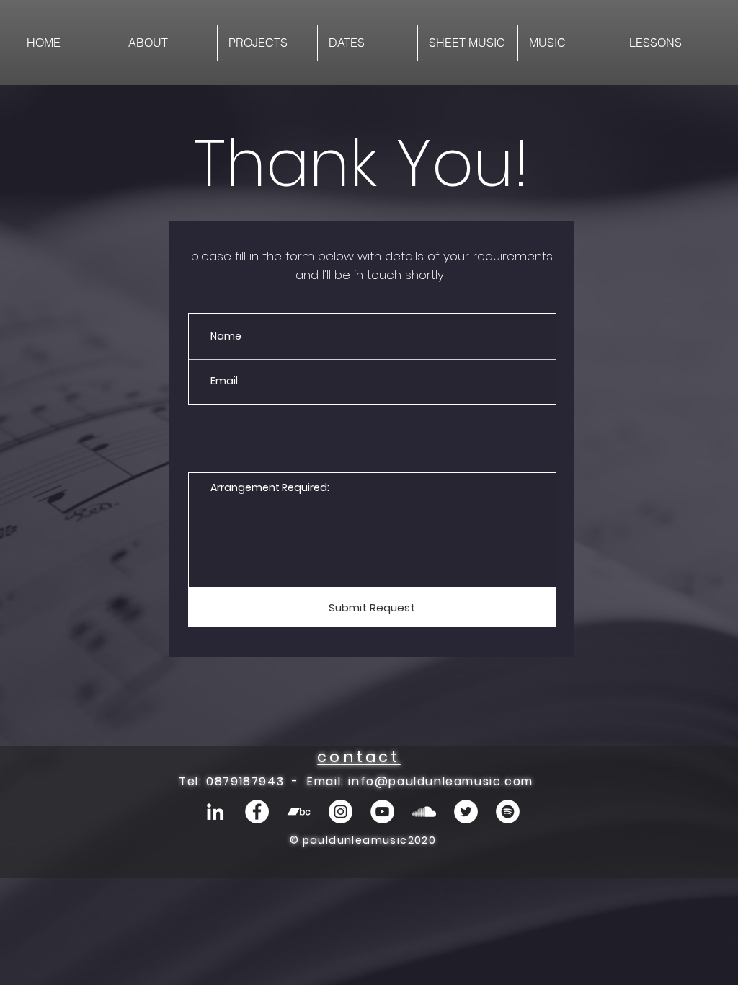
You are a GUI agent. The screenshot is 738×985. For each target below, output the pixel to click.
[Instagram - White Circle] (340, 811)
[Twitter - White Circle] (466, 811)
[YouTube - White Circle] (382, 811)
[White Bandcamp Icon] (299, 811)
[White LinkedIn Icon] (215, 811)
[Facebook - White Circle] (257, 811)
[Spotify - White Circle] (508, 811)
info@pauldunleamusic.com (440, 781)
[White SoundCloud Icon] (424, 811)
